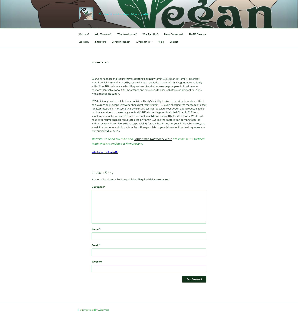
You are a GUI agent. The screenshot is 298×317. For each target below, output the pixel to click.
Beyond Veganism (121, 41)
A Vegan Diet (143, 41)
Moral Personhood (173, 34)
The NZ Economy (197, 34)
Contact (174, 41)
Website (97, 261)
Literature (100, 41)
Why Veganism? (103, 34)
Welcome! (84, 34)
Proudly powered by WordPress (93, 309)
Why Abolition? (150, 34)
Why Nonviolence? (127, 34)
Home (161, 41)
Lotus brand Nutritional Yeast (153, 139)
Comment (98, 186)
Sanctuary (84, 41)
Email (96, 245)
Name (96, 229)
